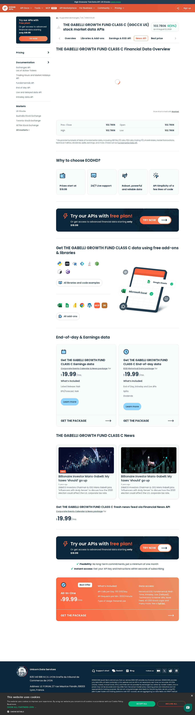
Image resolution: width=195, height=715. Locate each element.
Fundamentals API (25, 82)
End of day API (23, 87)
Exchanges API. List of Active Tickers (26, 69)
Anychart (175, 111)
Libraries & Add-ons (92, 38)
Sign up (187, 8)
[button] (65, 707)
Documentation (25, 62)
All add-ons (70, 316)
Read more (11, 704)
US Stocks (21, 111)
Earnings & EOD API (120, 38)
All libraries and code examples (81, 282)
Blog (132, 670)
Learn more (115, 2)
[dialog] (97, 704)
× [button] (192, 696)
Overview (70, 38)
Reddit (119, 670)
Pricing (20, 52)
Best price (157, 38)
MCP (51, 8)
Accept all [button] (141, 704)
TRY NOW (33, 38)
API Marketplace (68, 8)
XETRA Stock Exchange (27, 125)
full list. (161, 603)
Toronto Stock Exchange (28, 120)
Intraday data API (24, 97)
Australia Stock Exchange (28, 115)
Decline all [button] (171, 704)
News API (141, 38)
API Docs (24, 8)
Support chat (102, 670)
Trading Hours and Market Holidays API (33, 77)
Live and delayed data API (29, 92)
